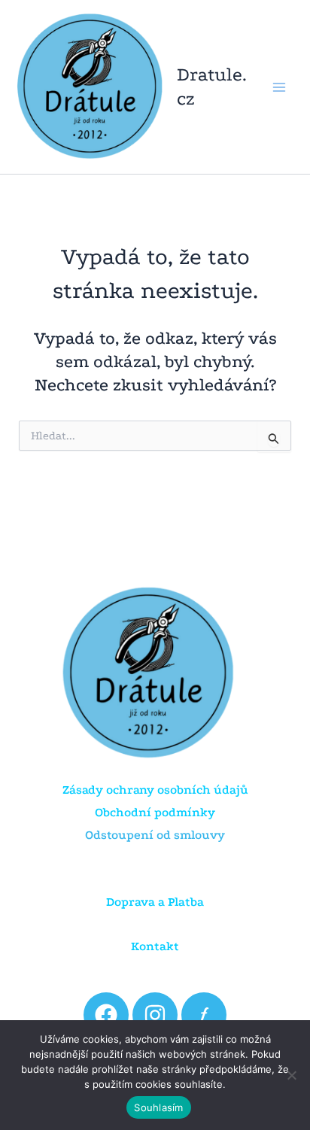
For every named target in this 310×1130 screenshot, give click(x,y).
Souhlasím (158, 1107)
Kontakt (155, 946)
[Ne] (291, 1075)
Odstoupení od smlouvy (155, 835)
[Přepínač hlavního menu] (279, 86)
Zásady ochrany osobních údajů (155, 789)
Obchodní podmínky (155, 812)
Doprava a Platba (155, 902)
